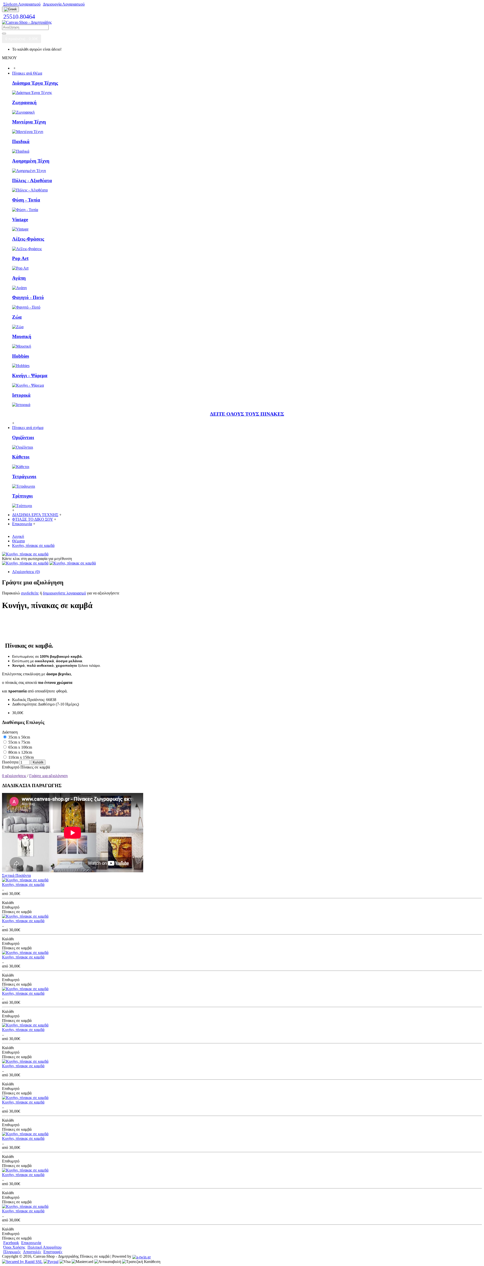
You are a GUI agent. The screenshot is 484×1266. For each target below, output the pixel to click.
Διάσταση (10, 732)
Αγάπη (19, 278)
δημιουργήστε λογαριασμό (64, 593)
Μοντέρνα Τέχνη (29, 121)
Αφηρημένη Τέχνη (30, 160)
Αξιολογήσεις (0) (26, 572)
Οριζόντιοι (23, 437)
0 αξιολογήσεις (14, 776)
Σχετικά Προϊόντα (16, 875)
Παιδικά (20, 141)
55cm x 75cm (18, 742)
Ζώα (17, 317)
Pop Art (20, 258)
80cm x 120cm (19, 752)
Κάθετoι (20, 456)
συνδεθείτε (30, 593)
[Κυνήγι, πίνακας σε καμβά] (25, 554)
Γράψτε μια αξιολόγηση (48, 776)
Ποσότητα (10, 762)
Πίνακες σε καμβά (35, 767)
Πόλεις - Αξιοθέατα (32, 180)
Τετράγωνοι (24, 476)
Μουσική (21, 336)
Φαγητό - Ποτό (28, 297)
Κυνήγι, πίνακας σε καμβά (23, 884)
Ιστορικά (21, 395)
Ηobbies (20, 356)
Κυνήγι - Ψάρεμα (29, 375)
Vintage (20, 219)
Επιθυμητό (10, 767)
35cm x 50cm (18, 737)
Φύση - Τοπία (26, 200)
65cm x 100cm (19, 747)
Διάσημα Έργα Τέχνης (35, 83)
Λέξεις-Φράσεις (28, 239)
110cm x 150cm (20, 757)
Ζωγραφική (24, 102)
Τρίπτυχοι (22, 495)
